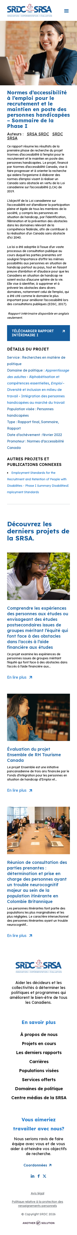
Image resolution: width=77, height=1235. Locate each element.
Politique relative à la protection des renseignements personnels (37, 1204)
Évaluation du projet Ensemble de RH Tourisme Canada (34, 754)
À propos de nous (39, 1034)
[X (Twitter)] (44, 1176)
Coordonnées (35, 1165)
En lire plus (17, 677)
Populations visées (39, 1070)
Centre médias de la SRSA (39, 1097)
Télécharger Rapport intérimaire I (33, 333)
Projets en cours (39, 1043)
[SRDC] (29, 9)
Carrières (39, 1061)
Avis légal (37, 1193)
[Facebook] (38, 1176)
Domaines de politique (39, 1088)
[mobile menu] (66, 8)
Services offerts (39, 1079)
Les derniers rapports (39, 1052)
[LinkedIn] (33, 1176)
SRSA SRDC (38, 134)
